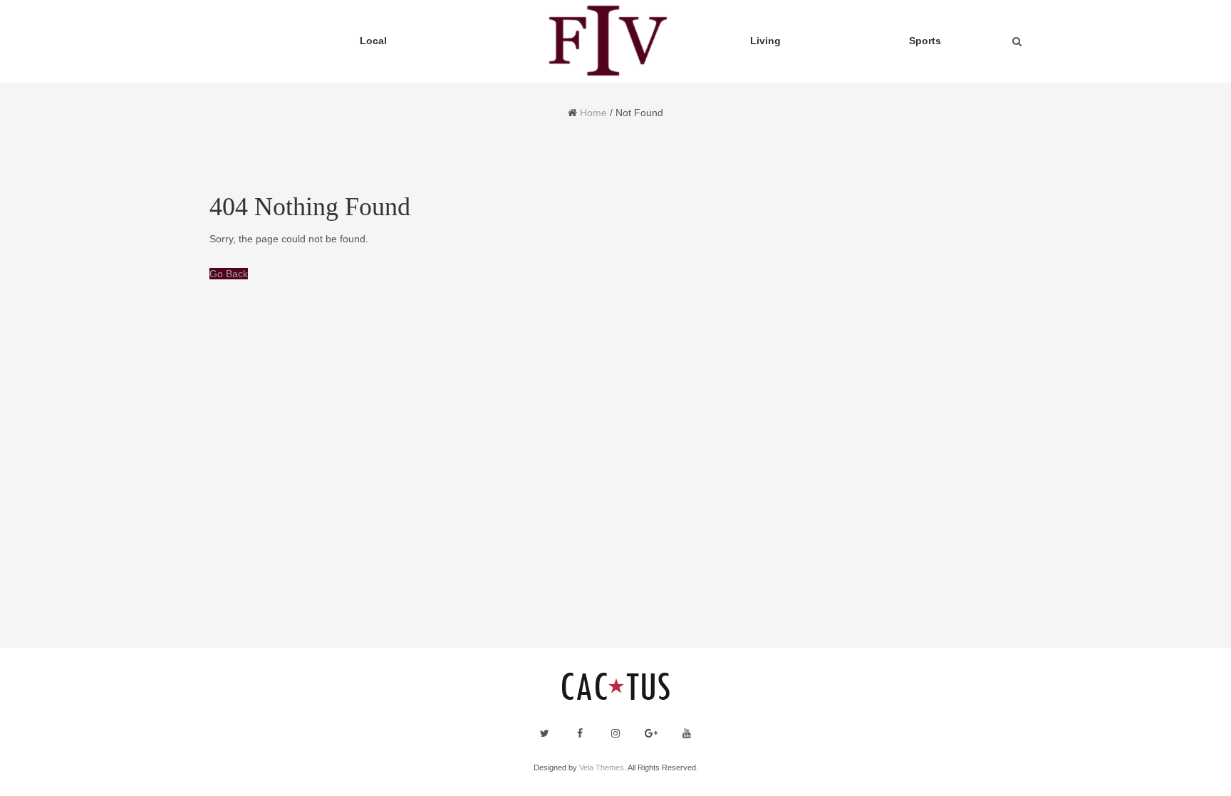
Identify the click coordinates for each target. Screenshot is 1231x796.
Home (593, 112)
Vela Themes (601, 767)
